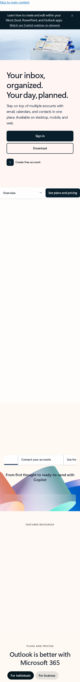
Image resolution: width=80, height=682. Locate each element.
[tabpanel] (40, 320)
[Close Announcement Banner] (71, 15)
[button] (23, 193)
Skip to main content (14, 2)
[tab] (15, 248)
